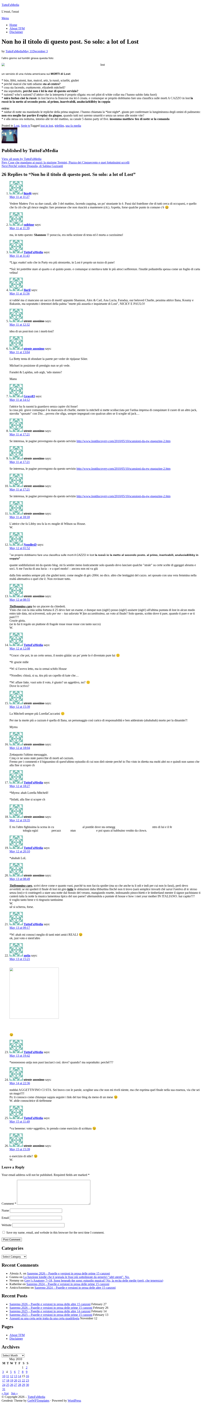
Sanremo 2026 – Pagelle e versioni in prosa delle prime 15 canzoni (68, 1273)
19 (11, 1380)
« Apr (5, 1393)
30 (27, 1384)
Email (5, 1217)
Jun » (14, 1393)
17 (3, 1380)
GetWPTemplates (38, 1400)
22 (23, 1380)
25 (7, 1384)
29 (23, 1384)
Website (6, 1225)
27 (15, 1384)
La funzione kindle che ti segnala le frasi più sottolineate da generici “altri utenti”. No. (76, 1277)
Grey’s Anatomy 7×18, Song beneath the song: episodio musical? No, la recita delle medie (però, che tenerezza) (93, 1280)
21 (19, 1380)
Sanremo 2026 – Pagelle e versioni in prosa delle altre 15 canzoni (50, 1304)
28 (19, 1384)
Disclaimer (16, 32)
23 (27, 1380)
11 (7, 1376)
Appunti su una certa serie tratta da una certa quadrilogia (44, 1318)
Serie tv (25, 125)
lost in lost (46, 125)
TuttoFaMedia (10, 4)
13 (15, 1376)
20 (15, 1380)
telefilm (59, 125)
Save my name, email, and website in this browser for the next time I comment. (55, 1232)
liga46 (28, 193)
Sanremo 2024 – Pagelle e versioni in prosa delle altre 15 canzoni (75, 1287)
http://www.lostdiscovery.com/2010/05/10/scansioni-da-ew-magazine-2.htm (123, 441)
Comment (9, 1203)
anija (27, 955)
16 (27, 1376)
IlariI (27, 290)
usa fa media (73, 125)
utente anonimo (34, 348)
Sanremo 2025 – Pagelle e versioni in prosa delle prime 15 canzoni (50, 1314)
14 (19, 1376)
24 (3, 1384)
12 (11, 1376)
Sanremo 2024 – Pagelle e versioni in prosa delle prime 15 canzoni (67, 1284)
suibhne (29, 224)
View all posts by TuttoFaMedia (21, 159)
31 (3, 1389)
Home (13, 25)
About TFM (17, 28)
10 (3, 1376)
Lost (16, 125)
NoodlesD (30, 544)
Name (5, 1210)
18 (7, 1380)
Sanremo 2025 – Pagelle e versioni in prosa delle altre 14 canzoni (50, 1311)
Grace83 (29, 396)
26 (11, 1384)
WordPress (74, 1400)
